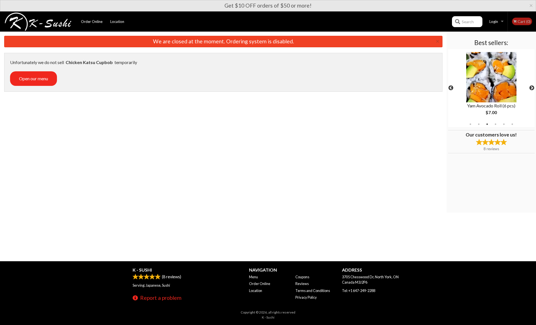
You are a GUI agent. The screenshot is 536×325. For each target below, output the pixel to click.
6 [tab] (512, 124)
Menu (253, 277)
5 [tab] (504, 124)
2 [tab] (479, 124)
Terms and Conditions (312, 290)
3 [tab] (487, 124)
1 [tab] (470, 124)
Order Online (91, 21)
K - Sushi (142, 269)
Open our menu (33, 78)
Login (493, 21)
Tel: (358, 290)
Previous (451, 88)
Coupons (302, 277)
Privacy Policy (306, 297)
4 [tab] (495, 124)
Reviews (302, 283)
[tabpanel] (491, 88)
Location (117, 21)
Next (532, 88)
